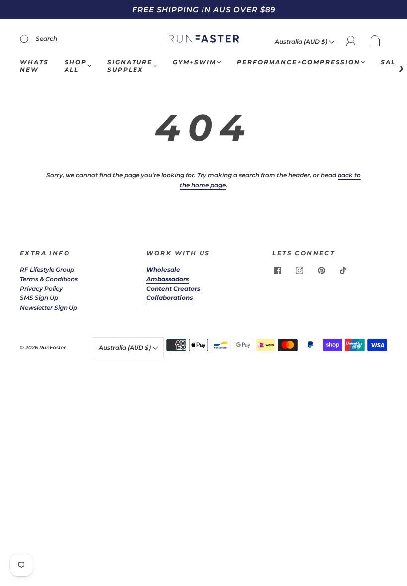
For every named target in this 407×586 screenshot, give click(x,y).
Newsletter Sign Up (48, 307)
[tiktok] (343, 271)
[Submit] (31, 39)
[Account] (351, 41)
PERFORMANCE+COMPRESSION (298, 62)
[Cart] (375, 41)
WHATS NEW (34, 65)
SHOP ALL (76, 65)
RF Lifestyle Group (47, 269)
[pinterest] (321, 271)
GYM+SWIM (194, 62)
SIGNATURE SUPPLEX (129, 65)
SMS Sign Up (39, 297)
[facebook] (277, 271)
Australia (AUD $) (302, 41)
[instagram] (299, 271)
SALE (391, 62)
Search (46, 38)
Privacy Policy (41, 288)
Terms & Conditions (49, 279)
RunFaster (52, 347)
